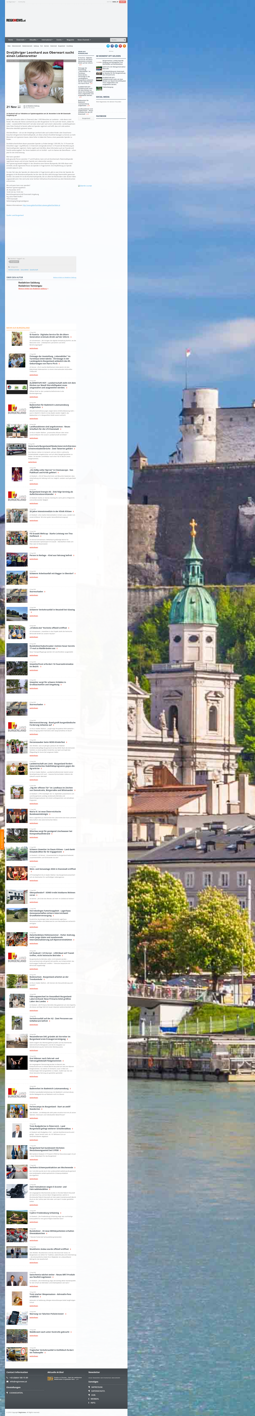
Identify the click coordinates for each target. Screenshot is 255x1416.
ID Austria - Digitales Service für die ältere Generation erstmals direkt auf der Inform (85, 60)
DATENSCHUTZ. (98, 1391)
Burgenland (61, 46)
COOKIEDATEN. (16, 1392)
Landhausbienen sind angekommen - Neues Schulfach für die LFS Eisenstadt (85, 111)
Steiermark (53, 46)
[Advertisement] (88, 20)
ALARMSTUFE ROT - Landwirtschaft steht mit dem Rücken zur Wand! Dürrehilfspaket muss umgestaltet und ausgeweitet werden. (86, 91)
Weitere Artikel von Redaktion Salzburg (64, 277)
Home (10, 40)
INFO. (93, 1402)
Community (21, 1)
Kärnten (46, 46)
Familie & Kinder (13, 270)
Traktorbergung (108, 87)
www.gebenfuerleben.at (52, 205)
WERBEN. (95, 1398)
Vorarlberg (69, 46)
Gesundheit (24, 270)
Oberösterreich (16, 46)
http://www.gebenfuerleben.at (33, 205)
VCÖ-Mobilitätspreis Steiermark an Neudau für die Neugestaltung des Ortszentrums (114, 73)
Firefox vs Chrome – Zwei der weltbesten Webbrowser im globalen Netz (68, 1378)
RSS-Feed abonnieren (2, 839)
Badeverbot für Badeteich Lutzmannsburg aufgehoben (83, 103)
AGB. (93, 1395)
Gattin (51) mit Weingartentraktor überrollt (114, 67)
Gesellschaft (34, 270)
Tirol (41, 46)
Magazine (70, 40)
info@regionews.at (18, 1381)
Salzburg (36, 46)
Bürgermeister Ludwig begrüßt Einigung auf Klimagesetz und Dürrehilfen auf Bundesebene (113, 62)
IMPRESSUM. (97, 1387)
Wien (9, 46)
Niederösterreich (27, 46)
